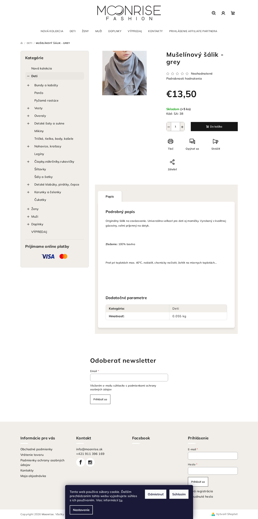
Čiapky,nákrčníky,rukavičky (54, 161)
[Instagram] (90, 462)
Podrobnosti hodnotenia (184, 78)
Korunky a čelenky (47, 192)
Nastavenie (81, 510)
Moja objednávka (33, 476)
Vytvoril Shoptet (227, 514)
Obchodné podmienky (36, 449)
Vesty (38, 108)
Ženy (35, 209)
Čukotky (40, 200)
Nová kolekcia (41, 68)
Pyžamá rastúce (46, 100)
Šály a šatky (43, 177)
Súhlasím (179, 494)
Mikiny (39, 131)
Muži (34, 216)
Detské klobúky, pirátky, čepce (56, 184)
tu (120, 500)
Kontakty (27, 470)
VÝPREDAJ (39, 232)
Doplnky (37, 224)
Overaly (40, 116)
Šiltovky (40, 169)
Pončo (38, 93)
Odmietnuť (155, 494)
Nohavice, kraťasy (47, 146)
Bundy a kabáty (46, 85)
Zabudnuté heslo (200, 496)
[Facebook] (80, 462)
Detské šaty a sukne (49, 123)
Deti (34, 76)
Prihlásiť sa (100, 399)
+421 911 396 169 (90, 454)
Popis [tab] (110, 196)
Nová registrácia (200, 491)
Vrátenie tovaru (32, 455)
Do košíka (216, 126)
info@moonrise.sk (89, 449)
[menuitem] (52, 31)
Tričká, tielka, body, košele (54, 138)
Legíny (39, 154)
